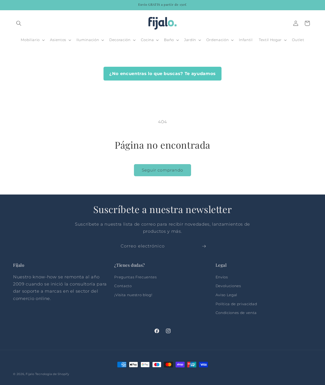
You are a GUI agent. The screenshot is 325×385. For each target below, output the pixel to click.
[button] (19, 23)
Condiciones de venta (236, 312)
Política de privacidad (236, 304)
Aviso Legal (226, 295)
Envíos (222, 277)
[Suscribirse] (204, 246)
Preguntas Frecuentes (135, 277)
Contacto (123, 286)
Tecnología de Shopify (52, 374)
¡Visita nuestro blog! (133, 295)
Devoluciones (228, 286)
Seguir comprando (162, 170)
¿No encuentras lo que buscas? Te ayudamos (162, 73)
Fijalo (30, 374)
